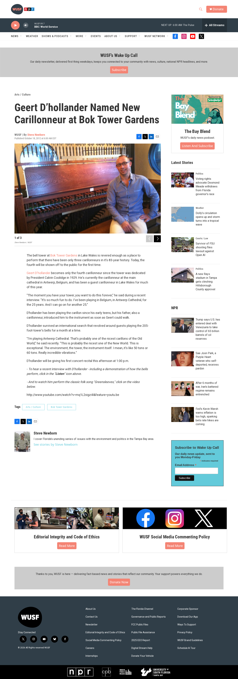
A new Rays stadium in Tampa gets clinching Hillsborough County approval (206, 281)
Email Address (186, 465)
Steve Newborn (36, 134)
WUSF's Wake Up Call (118, 55)
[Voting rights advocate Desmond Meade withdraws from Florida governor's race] (182, 179)
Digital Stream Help (141, 648)
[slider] (31, 25)
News (14, 36)
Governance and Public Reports (148, 616)
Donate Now (119, 582)
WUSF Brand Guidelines (190, 640)
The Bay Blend (197, 131)
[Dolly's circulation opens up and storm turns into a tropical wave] (182, 214)
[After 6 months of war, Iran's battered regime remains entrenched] (182, 388)
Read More (67, 546)
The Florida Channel (142, 609)
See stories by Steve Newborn (56, 444)
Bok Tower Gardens (63, 255)
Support (131, 36)
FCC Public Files (139, 624)
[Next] (157, 238)
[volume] (26, 25)
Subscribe (119, 70)
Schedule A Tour (186, 648)
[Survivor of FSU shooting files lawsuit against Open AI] (182, 244)
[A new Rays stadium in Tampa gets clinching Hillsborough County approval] (182, 275)
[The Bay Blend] (197, 109)
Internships (92, 656)
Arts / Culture (22, 94)
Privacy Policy (184, 632)
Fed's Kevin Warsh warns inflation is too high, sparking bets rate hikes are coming (207, 416)
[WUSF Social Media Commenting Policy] (175, 518)
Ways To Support (186, 624)
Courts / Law (202, 238)
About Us (91, 609)
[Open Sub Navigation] (21, 36)
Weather (32, 36)
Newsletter (92, 624)
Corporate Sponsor (187, 609)
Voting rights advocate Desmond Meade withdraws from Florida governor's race (207, 186)
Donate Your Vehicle (142, 656)
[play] (15, 25)
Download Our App (187, 616)
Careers (90, 648)
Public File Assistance (143, 632)
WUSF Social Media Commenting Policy (175, 536)
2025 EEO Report (140, 640)
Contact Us (92, 616)
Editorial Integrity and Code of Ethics (67, 536)
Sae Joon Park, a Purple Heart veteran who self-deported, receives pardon (207, 361)
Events (96, 36)
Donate (218, 9)
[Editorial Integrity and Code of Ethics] (67, 518)
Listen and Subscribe (197, 146)
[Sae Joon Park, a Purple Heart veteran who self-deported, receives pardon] (182, 358)
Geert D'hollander (39, 273)
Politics (199, 173)
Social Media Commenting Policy (103, 640)
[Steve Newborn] (22, 441)
